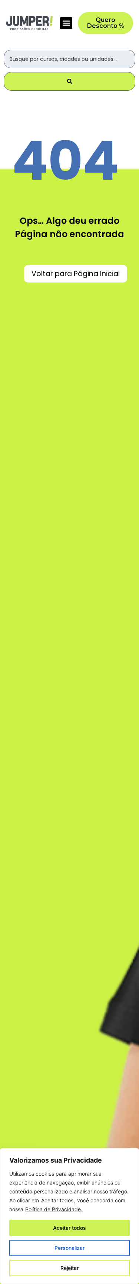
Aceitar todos (69, 1228)
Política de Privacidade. (53, 1209)
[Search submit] (69, 81)
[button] (66, 23)
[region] (69, 1216)
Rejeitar (69, 1268)
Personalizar (69, 1248)
